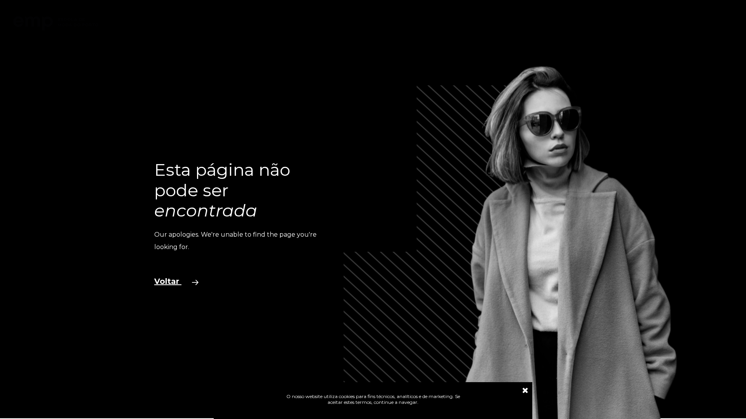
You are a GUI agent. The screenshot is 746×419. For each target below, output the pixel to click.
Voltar (167, 281)
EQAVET (354, 24)
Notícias (321, 24)
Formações (282, 24)
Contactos (517, 24)
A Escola (244, 24)
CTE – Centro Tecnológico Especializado (434, 24)
